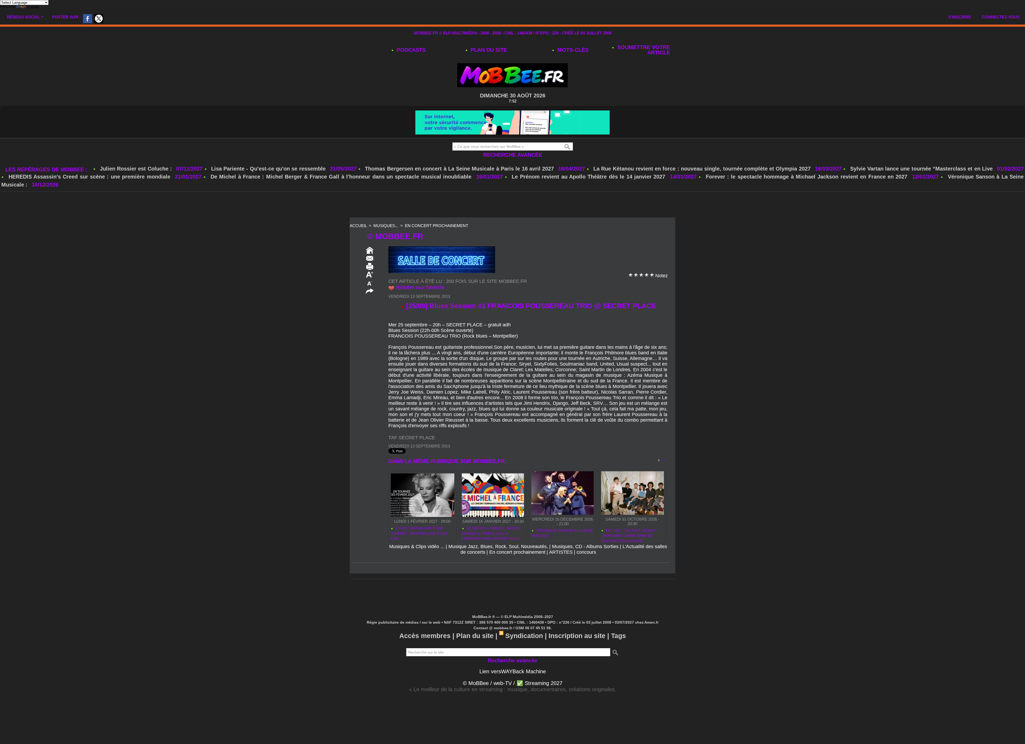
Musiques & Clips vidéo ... (416, 562)
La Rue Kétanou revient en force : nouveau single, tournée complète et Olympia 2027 (702, 185)
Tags (618, 651)
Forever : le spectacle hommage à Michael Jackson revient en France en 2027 (807, 193)
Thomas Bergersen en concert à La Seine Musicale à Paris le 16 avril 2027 (459, 185)
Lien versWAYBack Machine (512, 687)
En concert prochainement (436, 241)
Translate (33, 6)
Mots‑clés (572, 50)
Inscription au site (577, 651)
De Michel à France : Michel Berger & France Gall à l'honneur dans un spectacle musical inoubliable (341, 193)
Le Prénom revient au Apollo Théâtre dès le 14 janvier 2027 (588, 193)
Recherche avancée (512, 171)
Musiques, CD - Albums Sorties (585, 562)
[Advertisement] (512, 221)
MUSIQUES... (385, 241)
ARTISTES (561, 568)
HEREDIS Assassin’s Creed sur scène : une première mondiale (89, 193)
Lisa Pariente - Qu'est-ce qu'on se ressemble (269, 185)
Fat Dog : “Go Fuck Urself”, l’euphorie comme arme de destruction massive (629, 551)
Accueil (358, 241)
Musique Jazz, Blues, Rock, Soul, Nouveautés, (498, 562)
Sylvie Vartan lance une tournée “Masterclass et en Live (921, 185)
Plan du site (488, 50)
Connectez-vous (1001, 17)
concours (586, 568)
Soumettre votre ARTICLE (643, 50)
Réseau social (23, 17)
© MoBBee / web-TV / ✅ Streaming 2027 (512, 699)
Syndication (524, 651)
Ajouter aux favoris (420, 303)
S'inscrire (959, 17)
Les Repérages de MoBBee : (47, 185)
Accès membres (425, 651)
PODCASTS (410, 50)
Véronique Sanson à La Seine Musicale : (562, 549)
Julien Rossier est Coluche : (137, 185)
